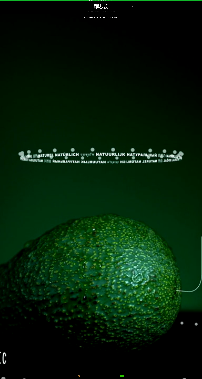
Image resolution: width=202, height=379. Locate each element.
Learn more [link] (113, 375)
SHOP (88, 11)
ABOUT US (97, 11)
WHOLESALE (112, 11)
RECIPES (102, 11)
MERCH (91, 11)
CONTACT (107, 11)
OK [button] (122, 375)
